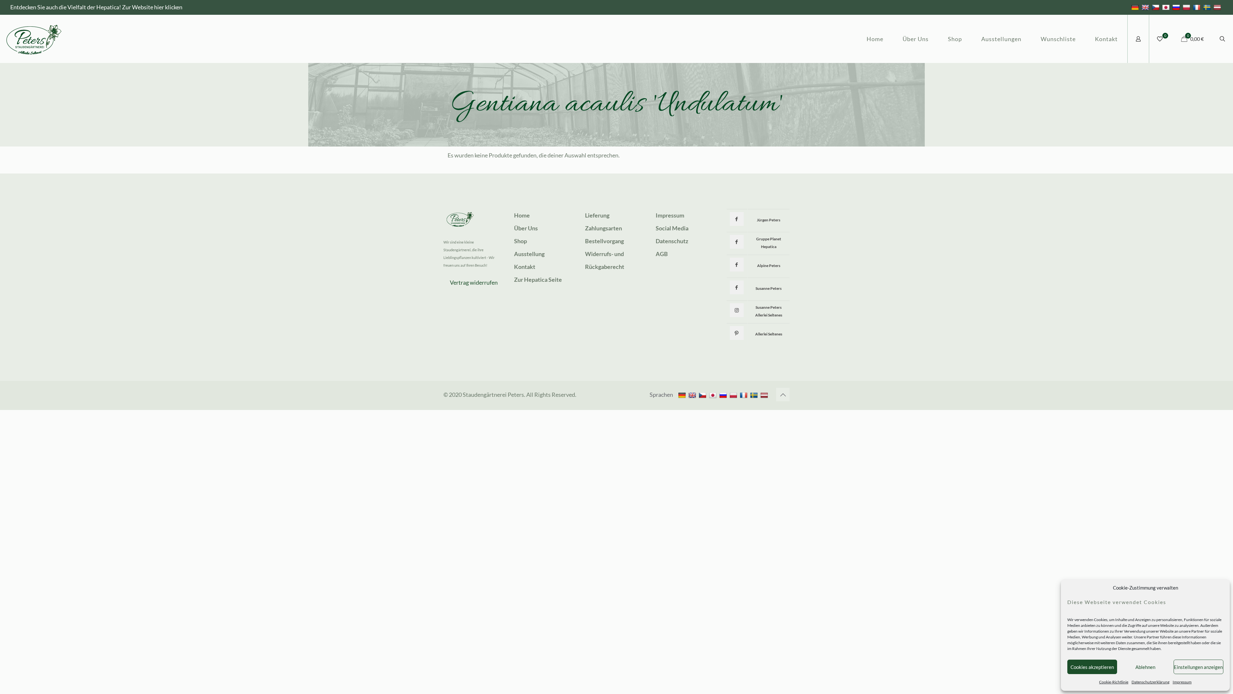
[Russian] (1177, 7)
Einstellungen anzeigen (1198, 667)
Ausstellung (529, 253)
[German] (1136, 7)
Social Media (672, 228)
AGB (662, 253)
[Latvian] (1218, 7)
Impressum (1182, 682)
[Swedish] (1207, 7)
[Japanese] (1166, 7)
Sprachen (661, 394)
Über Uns (526, 228)
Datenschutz (672, 241)
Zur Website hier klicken (152, 7)
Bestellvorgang (604, 241)
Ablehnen (1145, 667)
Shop (520, 241)
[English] (1146, 7)
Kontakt (524, 266)
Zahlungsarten (603, 228)
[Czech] (1156, 7)
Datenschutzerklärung (1150, 682)
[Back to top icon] (783, 394)
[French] (1197, 7)
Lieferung (597, 215)
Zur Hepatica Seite (538, 279)
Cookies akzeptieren (1092, 667)
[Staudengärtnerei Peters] (34, 39)
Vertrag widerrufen (474, 282)
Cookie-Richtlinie (1113, 682)
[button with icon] (737, 219)
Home (522, 215)
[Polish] (1187, 7)
